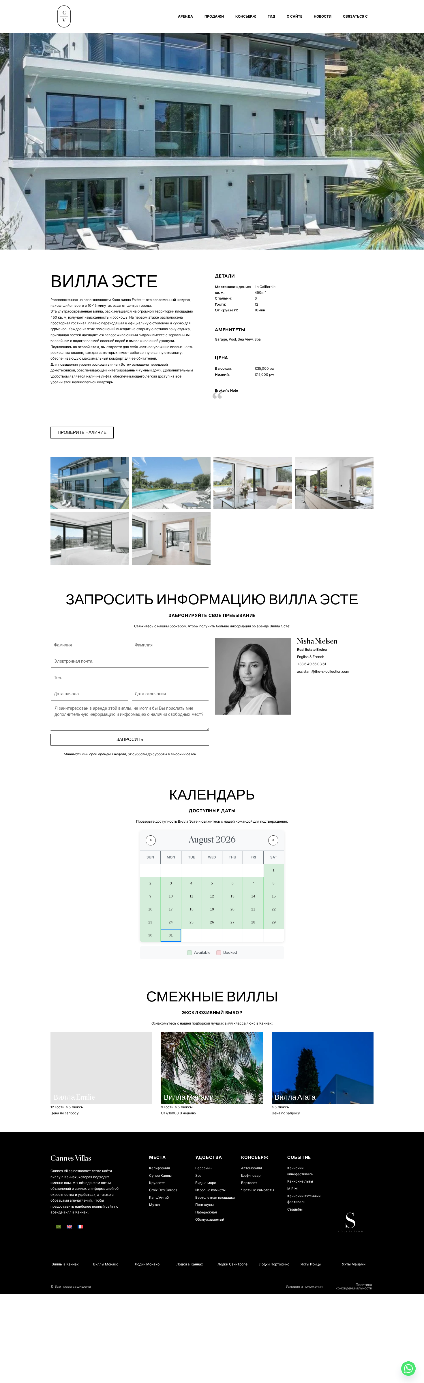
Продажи (214, 16)
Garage (221, 339)
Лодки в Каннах (180, 1264)
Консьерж (245, 16)
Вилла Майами (189, 1097)
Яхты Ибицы (301, 1264)
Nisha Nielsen (317, 641)
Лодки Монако (137, 1264)
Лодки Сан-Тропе (223, 1264)
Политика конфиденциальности (354, 1286)
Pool (232, 339)
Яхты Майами (344, 1264)
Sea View (245, 339)
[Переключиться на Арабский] (58, 1226)
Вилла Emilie (74, 1097)
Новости (322, 16)
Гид (271, 16)
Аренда (185, 16)
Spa (257, 339)
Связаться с (355, 16)
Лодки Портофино (265, 1264)
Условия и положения (304, 1286)
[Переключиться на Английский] (69, 1226)
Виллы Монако (96, 1264)
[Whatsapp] (408, 1368)
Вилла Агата (295, 1097)
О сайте (294, 16)
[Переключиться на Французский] (80, 1226)
